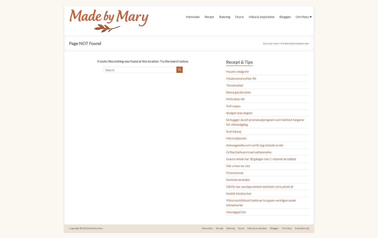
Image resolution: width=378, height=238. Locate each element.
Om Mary (302, 17)
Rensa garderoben (238, 92)
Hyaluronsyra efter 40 (241, 78)
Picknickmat (234, 173)
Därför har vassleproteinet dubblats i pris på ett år (260, 186)
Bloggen (285, 17)
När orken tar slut (238, 166)
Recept (209, 17)
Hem (276, 43)
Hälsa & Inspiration (261, 17)
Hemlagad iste (236, 212)
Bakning (224, 17)
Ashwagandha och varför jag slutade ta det (254, 145)
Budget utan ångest (239, 113)
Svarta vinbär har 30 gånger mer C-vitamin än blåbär (261, 159)
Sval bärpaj (233, 131)
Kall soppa (233, 106)
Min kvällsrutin (236, 138)
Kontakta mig (302, 228)
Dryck (239, 17)
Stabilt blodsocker (238, 193)
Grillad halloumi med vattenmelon (248, 152)
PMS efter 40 (235, 99)
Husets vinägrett (237, 71)
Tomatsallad (234, 85)
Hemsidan (193, 17)
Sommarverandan (238, 179)
